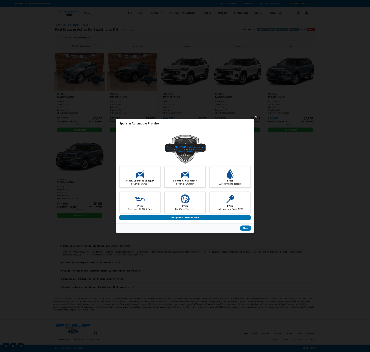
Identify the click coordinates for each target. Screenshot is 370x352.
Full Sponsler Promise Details (185, 218)
